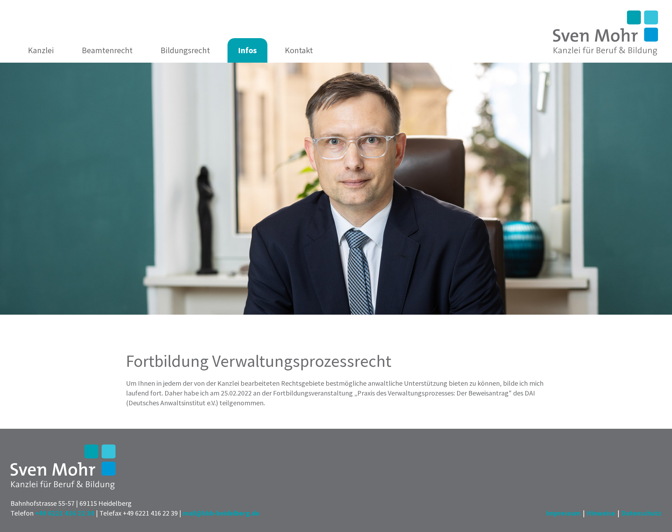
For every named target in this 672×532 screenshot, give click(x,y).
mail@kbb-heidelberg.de (221, 513)
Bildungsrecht (185, 50)
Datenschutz (641, 513)
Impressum (563, 513)
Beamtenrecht (107, 50)
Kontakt (299, 50)
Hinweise (601, 513)
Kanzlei (41, 50)
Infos (247, 50)
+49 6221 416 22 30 (64, 513)
